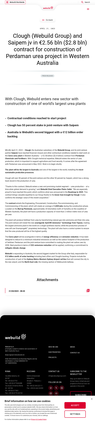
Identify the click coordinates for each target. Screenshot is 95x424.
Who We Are (53, 347)
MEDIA (72, 347)
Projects (52, 357)
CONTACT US (75, 353)
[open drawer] (88, 9)
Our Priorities (54, 352)
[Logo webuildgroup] (15, 339)
